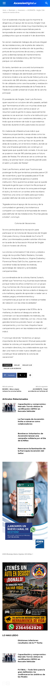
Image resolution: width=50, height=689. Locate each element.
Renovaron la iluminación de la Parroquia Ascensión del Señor (32, 450)
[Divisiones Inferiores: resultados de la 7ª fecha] (9, 644)
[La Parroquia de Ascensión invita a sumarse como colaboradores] (9, 422)
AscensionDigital (15, 9)
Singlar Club (27, 365)
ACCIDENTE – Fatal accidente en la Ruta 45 (38, 390)
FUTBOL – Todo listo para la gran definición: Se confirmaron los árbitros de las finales (31, 673)
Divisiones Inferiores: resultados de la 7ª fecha (30, 641)
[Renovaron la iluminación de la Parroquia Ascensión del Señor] (9, 452)
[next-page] (7, 683)
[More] (30, 375)
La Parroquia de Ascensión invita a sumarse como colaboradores (31, 421)
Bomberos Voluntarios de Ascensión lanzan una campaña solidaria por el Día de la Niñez (32, 437)
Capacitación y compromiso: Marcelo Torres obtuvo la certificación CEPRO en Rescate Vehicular (32, 407)
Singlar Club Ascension (12, 368)
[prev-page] (3, 683)
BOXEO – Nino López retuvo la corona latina (11, 390)
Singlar (17, 365)
